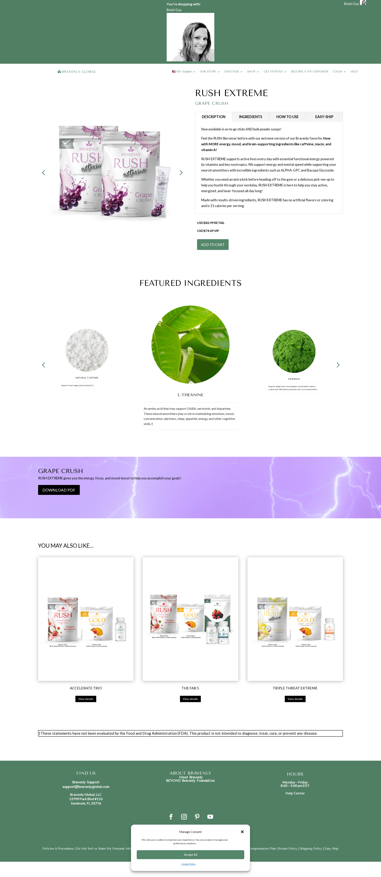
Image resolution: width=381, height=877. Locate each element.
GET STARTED (273, 71)
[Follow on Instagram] (184, 817)
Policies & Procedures (58, 848)
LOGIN (337, 71)
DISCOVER (231, 71)
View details (85, 699)
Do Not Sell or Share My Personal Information (109, 848)
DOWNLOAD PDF (58, 490)
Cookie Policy (188, 864)
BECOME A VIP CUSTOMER (309, 71)
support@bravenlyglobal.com (86, 787)
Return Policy (288, 848)
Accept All (190, 854)
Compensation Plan (262, 848)
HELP (354, 71)
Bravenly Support (86, 782)
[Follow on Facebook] (171, 817)
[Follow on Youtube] (210, 817)
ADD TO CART (213, 244)
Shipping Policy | (312, 848)
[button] (242, 832)
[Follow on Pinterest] (197, 817)
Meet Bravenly (190, 777)
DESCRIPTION (213, 117)
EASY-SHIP (324, 117)
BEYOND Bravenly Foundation (190, 781)
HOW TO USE (287, 117)
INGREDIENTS (250, 117)
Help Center (295, 793)
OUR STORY (208, 71)
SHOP (251, 71)
